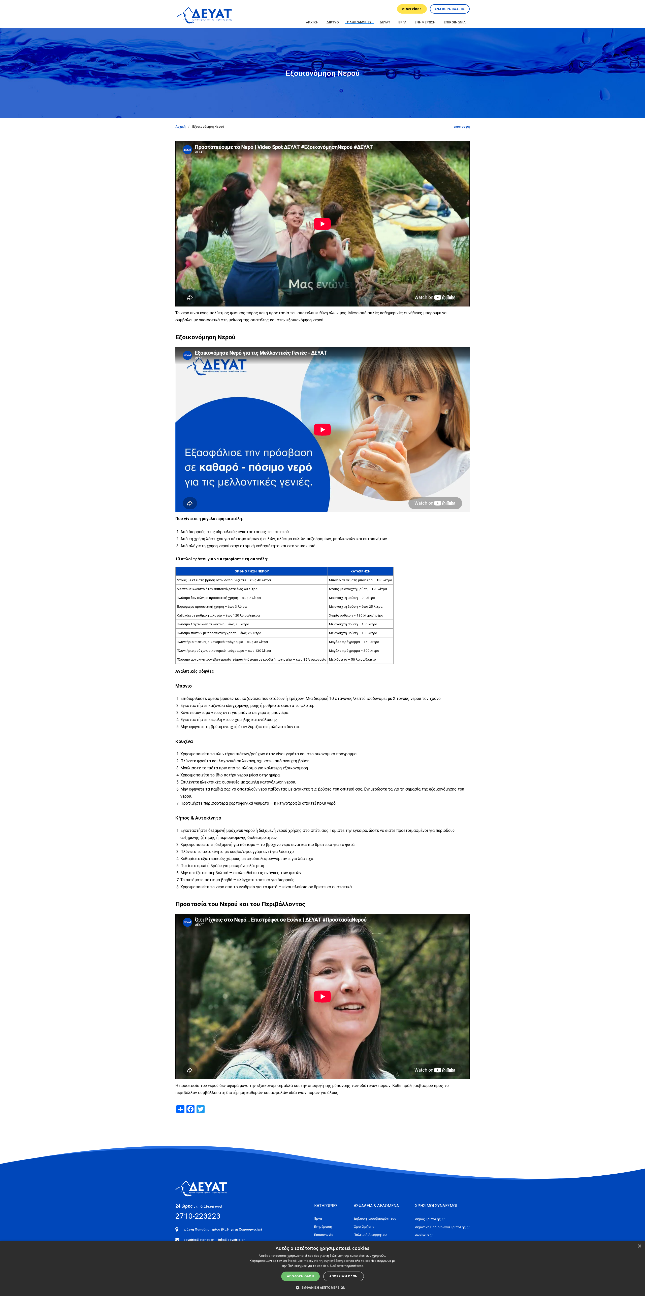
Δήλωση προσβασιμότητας (375, 1218)
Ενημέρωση (323, 1226)
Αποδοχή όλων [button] (300, 1276)
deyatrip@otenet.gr (198, 1240)
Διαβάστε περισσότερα (346, 1266)
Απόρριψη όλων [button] (343, 1276)
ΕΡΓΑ (402, 22)
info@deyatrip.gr (231, 1240)
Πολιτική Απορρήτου (370, 1235)
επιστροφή (462, 126)
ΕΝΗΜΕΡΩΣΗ (425, 22)
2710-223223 (197, 1216)
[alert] (322, 1268)
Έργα (318, 1218)
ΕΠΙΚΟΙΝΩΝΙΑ (455, 22)
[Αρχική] (204, 1188)
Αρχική (180, 126)
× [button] (639, 1246)
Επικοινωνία (323, 1235)
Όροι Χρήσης (364, 1226)
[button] (323, 1287)
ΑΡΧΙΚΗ (312, 22)
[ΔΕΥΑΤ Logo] (204, 14)
